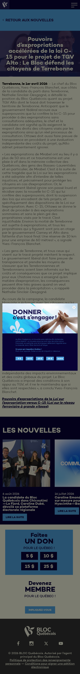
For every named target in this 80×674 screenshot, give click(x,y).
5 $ (19, 358)
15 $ (40, 358)
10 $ (29, 358)
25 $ (50, 358)
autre (60, 358)
